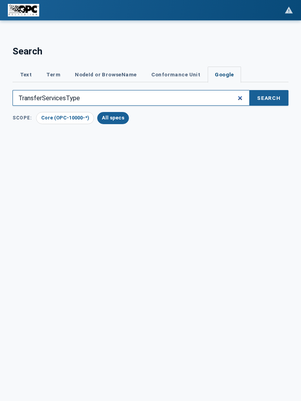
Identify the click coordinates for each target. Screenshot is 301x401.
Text (26, 74)
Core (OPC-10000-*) (65, 118)
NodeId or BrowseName (105, 74)
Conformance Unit (176, 74)
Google (224, 74)
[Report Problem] (289, 10)
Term (53, 74)
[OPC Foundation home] (23, 10)
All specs (113, 118)
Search (269, 98)
